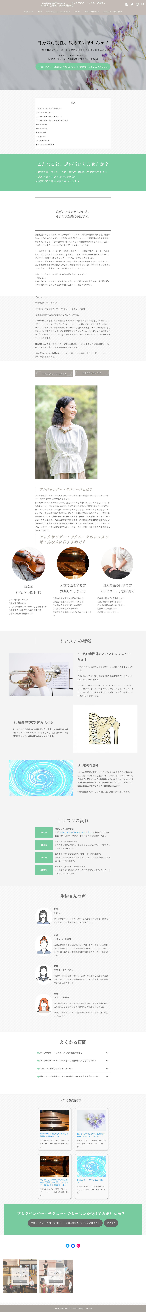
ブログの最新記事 (42, 140)
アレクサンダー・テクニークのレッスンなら (52, 120)
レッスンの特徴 (41, 124)
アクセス (111, 1223)
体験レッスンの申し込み (45, 145)
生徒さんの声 (41, 132)
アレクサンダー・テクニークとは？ (49, 116)
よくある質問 (41, 136)
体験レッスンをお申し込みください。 (76, 832)
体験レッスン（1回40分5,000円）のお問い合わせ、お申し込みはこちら (73, 67)
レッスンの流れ (41, 128)
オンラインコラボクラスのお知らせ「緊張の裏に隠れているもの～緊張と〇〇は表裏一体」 (54, 1182)
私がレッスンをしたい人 (45, 112)
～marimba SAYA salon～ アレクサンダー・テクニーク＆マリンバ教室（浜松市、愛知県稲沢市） (72, 4)
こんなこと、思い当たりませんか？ (49, 108)
